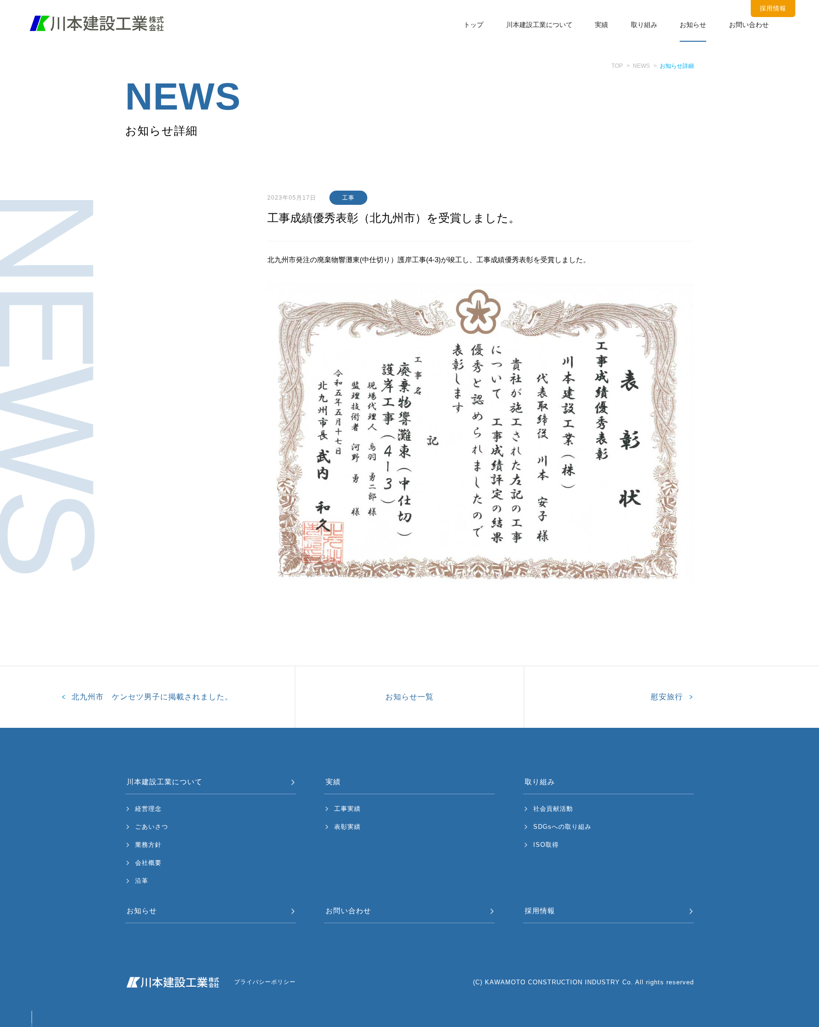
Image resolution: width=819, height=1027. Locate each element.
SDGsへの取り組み (562, 826)
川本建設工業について (539, 24)
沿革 (141, 880)
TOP (617, 66)
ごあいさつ (151, 826)
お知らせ (693, 24)
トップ (473, 24)
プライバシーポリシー (265, 982)
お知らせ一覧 (409, 697)
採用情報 (540, 911)
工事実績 (347, 808)
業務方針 (148, 844)
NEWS (641, 66)
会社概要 (148, 862)
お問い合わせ (749, 24)
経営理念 (148, 808)
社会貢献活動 (553, 808)
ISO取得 (546, 844)
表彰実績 (347, 826)
